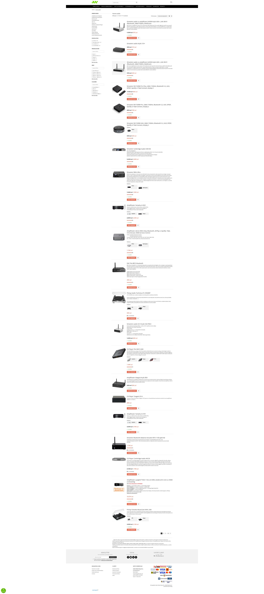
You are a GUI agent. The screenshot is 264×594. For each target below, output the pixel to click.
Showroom (156, 6)
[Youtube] (131, 557)
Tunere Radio (94, 27)
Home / (93, 9)
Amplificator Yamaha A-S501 (136, 205)
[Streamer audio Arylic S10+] (119, 49)
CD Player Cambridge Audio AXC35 (138, 458)
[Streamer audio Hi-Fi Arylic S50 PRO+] (119, 328)
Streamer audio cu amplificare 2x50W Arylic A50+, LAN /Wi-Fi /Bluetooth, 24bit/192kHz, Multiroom (147, 22)
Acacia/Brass (95, 87)
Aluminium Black (96, 93)
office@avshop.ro (159, 556)
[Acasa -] (99, 2)
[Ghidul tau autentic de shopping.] (95, 590)
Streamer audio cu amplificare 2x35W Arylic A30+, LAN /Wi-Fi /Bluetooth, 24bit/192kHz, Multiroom (147, 63)
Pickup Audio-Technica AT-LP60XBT (138, 293)
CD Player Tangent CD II (135, 396)
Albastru (94, 92)
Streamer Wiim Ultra (133, 172)
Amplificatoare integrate (97, 16)
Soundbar (94, 30)
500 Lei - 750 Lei (96, 75)
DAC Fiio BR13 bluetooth (135, 263)
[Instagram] (136, 557)
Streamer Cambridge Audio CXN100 (139, 149)
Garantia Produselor (116, 572)
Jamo (145, 543)
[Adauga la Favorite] (138, 38)
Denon (128, 543)
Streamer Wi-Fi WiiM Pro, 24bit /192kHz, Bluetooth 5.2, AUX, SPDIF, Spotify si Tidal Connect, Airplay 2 (149, 106)
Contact (93, 573)
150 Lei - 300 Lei (96, 72)
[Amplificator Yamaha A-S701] (119, 416)
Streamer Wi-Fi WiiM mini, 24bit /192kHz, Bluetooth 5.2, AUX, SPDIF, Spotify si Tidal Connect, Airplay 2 (149, 124)
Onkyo (134, 543)
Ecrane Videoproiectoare (97, 35)
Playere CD (94, 23)
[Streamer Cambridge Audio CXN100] (119, 149)
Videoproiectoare (95, 33)
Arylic (94, 59)
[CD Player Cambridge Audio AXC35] (119, 459)
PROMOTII (162, 6)
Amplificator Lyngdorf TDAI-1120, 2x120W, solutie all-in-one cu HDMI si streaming (150, 481)
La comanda (95, 45)
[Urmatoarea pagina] (170, 533)
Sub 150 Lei (95, 70)
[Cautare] (136, 2)
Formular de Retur (116, 573)
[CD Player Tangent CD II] (119, 399)
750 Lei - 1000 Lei (96, 77)
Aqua (94, 57)
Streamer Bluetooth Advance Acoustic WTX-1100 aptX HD (146, 438)
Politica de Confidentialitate (106, 560)
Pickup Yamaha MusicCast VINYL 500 (139, 510)
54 (168, 533)
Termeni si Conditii (95, 568)
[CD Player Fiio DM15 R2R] (119, 353)
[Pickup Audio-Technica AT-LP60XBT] (119, 297)
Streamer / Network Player (97, 24)
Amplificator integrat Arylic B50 (137, 378)
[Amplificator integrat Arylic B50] (119, 383)
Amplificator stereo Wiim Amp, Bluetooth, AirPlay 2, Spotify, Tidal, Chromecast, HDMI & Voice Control (148, 232)
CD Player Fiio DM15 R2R (135, 349)
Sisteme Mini (94, 26)
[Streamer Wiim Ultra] (119, 174)
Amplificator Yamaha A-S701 (136, 414)
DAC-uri (93, 21)
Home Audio (132, 539)
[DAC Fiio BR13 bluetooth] (119, 267)
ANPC (113, 575)
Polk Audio (141, 543)
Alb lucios (95, 90)
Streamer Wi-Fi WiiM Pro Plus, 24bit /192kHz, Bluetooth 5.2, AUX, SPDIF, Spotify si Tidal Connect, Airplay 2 (148, 87)
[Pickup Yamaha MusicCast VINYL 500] (119, 515)
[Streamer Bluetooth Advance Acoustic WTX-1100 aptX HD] (119, 443)
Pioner (131, 543)
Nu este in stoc (96, 42)
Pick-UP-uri (94, 29)
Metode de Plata (115, 568)
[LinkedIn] (133, 557)
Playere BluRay (95, 32)
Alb (93, 88)
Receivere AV (94, 18)
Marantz (124, 543)
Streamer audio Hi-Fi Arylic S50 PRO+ (139, 324)
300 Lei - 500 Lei (96, 73)
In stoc (94, 40)
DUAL (137, 543)
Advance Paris (96, 55)
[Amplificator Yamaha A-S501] (119, 207)
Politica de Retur (115, 570)
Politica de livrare (95, 572)
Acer (94, 54)
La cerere (95, 43)
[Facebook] (128, 557)
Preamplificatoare (95, 20)
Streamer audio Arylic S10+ (136, 43)
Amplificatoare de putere (97, 17)
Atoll (94, 60)
